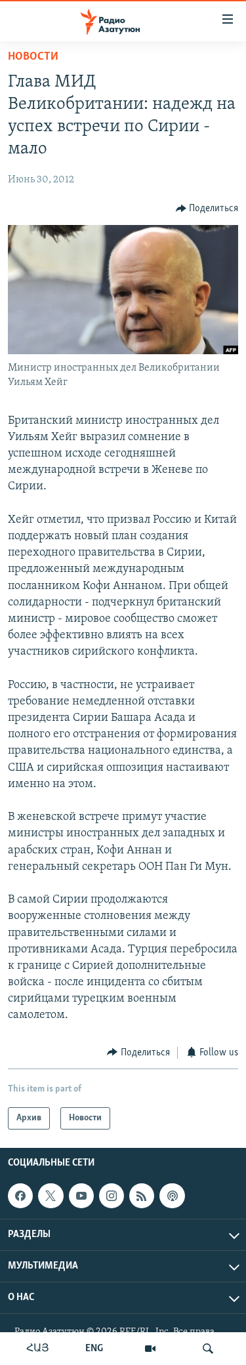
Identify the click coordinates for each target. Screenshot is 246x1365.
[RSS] (141, 1195)
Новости (33, 57)
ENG (94, 1348)
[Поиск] (208, 1348)
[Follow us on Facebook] (20, 1195)
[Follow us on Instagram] (111, 1195)
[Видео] (150, 1348)
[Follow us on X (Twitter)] (50, 1195)
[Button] (207, 208)
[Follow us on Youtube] (81, 1195)
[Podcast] (171, 1195)
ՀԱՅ (37, 1348)
